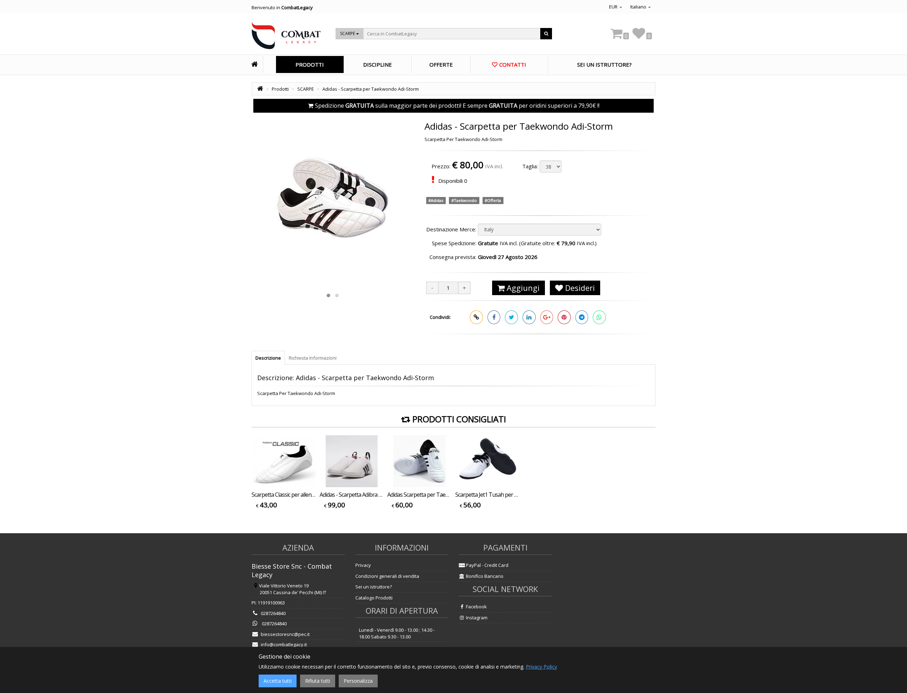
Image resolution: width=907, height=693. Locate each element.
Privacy (363, 565)
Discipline (377, 64)
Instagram (476, 617)
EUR (614, 7)
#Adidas (435, 200)
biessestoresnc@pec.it (285, 634)
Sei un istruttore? (373, 587)
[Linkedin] (529, 317)
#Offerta (493, 200)
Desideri (579, 287)
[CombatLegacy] (286, 38)
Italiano (638, 7)
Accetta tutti (278, 680)
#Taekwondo (464, 200)
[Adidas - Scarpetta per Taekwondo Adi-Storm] (333, 200)
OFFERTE (441, 64)
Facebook (476, 606)
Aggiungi (522, 287)
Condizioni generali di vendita (387, 576)
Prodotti (309, 64)
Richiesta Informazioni (313, 358)
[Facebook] (494, 317)
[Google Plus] (546, 317)
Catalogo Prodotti (374, 598)
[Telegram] (581, 317)
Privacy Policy (541, 666)
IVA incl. (494, 166)
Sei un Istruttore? (604, 64)
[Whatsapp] (599, 317)
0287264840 (273, 613)
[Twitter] (511, 317)
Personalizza (358, 680)
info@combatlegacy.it (284, 644)
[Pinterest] (564, 317)
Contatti (512, 64)
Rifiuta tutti (317, 680)
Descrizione (268, 358)
